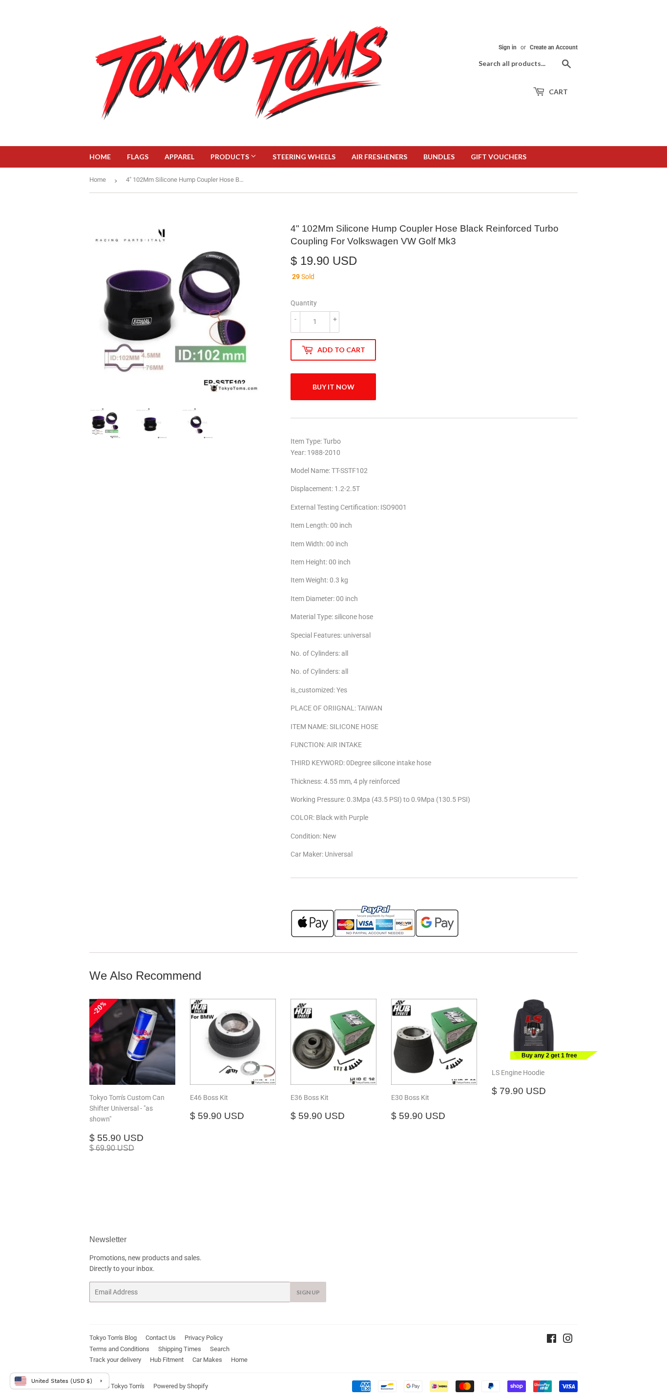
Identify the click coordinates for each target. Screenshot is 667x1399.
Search (219, 1349)
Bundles (439, 156)
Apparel (179, 156)
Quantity (304, 303)
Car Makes (207, 1359)
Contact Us (161, 1337)
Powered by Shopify (180, 1386)
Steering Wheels (303, 156)
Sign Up (308, 1292)
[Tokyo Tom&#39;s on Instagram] (568, 1340)
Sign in (508, 47)
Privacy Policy (204, 1337)
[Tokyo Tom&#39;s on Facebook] (551, 1340)
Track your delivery (115, 1359)
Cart (557, 91)
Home (100, 156)
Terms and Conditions (119, 1349)
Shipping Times (179, 1349)
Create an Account (554, 47)
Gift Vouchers (498, 156)
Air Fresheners (379, 156)
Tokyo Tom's (128, 1386)
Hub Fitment (167, 1359)
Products (230, 156)
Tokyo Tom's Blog (113, 1337)
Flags (137, 156)
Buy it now (333, 387)
